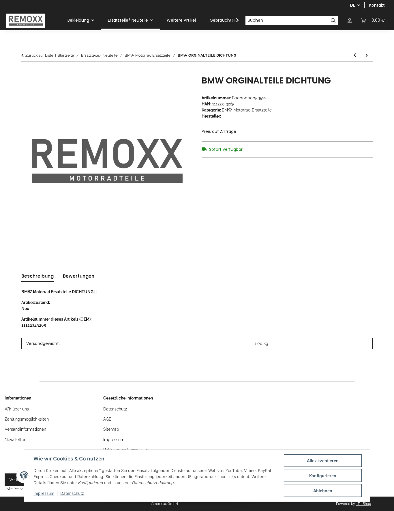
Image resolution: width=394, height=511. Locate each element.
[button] (350, 20)
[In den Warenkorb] (26, 72)
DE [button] (352, 5)
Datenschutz (72, 493)
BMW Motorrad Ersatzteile (247, 110)
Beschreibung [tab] (37, 276)
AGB (107, 419)
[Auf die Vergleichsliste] (180, 86)
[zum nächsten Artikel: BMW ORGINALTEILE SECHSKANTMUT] (367, 55)
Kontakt (377, 5)
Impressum (43, 493)
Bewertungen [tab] (78, 276)
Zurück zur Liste (39, 55)
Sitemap (111, 429)
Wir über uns (17, 409)
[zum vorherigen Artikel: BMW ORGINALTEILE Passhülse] (355, 55)
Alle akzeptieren (323, 460)
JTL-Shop (363, 504)
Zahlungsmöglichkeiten (27, 419)
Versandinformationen (25, 429)
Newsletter (15, 439)
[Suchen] (333, 20)
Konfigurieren (322, 475)
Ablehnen (322, 490)
